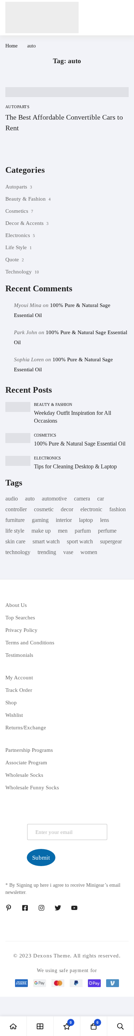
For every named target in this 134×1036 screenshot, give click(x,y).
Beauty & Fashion (25, 199)
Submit (41, 857)
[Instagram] (41, 908)
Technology (18, 272)
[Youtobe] (74, 908)
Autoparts (16, 187)
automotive (54, 499)
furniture (15, 520)
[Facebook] (25, 908)
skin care (15, 541)
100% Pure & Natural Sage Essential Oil (79, 444)
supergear (111, 541)
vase (68, 552)
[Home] (13, 1026)
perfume (107, 531)
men (63, 531)
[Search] (120, 1026)
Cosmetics (16, 211)
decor (67, 509)
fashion (117, 509)
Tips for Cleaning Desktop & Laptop (75, 466)
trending (47, 552)
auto (30, 499)
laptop (86, 520)
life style (14, 531)
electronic (91, 509)
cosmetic (44, 509)
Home (11, 46)
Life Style (16, 247)
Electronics (17, 235)
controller (16, 509)
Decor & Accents (24, 223)
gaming (40, 520)
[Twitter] (58, 908)
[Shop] (40, 1026)
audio (11, 499)
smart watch (46, 541)
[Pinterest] (8, 908)
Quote (12, 259)
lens (104, 520)
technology (17, 552)
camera (82, 499)
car (100, 499)
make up (41, 531)
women (88, 552)
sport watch (80, 541)
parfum (83, 531)
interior (64, 520)
